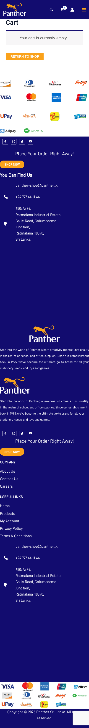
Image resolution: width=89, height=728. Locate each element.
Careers (6, 486)
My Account (9, 521)
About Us (7, 471)
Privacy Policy (11, 528)
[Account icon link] (72, 10)
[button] (52, 10)
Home (5, 506)
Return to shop (24, 56)
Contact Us (9, 479)
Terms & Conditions (16, 536)
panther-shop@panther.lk (37, 185)
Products (7, 513)
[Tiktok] (22, 141)
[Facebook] (5, 141)
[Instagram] (13, 141)
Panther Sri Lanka (50, 712)
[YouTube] (30, 141)
